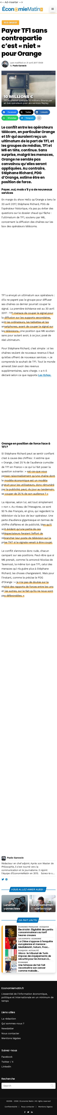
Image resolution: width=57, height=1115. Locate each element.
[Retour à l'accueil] (22, 8)
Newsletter (7, 1028)
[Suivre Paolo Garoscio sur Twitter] (2, 879)
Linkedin (6, 1066)
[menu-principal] (53, 9)
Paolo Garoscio (15, 857)
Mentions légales (11, 1038)
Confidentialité (11, 1107)
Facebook (6, 1056)
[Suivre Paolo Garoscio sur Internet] (6, 879)
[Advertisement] (28, 261)
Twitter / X (7, 1061)
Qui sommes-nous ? (12, 1023)
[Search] (52, 1085)
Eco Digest (10, 22)
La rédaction (8, 1018)
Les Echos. (44, 375)
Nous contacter (10, 1033)
